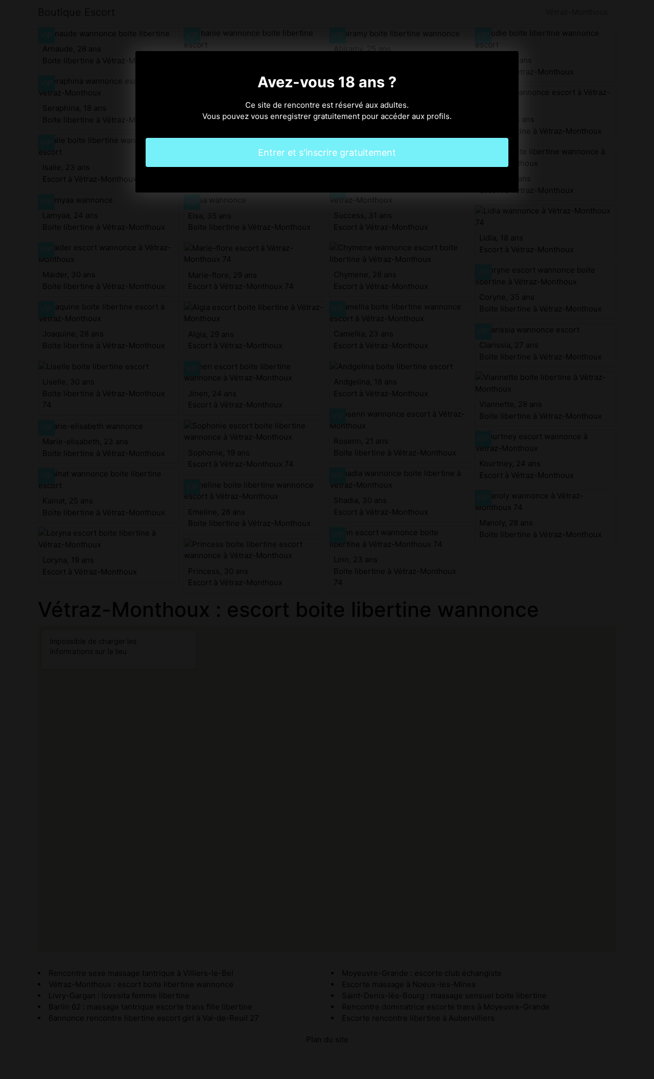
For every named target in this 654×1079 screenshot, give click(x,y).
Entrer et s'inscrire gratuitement (327, 152)
